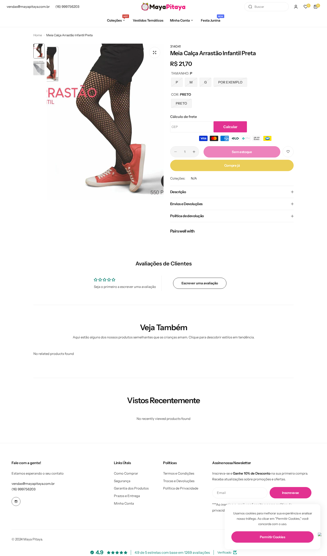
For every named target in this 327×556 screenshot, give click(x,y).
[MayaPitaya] (163, 6)
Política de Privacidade (180, 488)
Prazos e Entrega (127, 496)
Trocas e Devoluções (178, 481)
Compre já (232, 165)
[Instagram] (16, 501)
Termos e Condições (178, 473)
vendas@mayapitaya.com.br (33, 483)
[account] (296, 7)
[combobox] (266, 6)
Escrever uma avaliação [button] (200, 283)
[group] (105, 122)
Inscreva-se (290, 493)
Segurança (122, 481)
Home (37, 35)
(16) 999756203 (24, 489)
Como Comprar (126, 473)
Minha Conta (124, 503)
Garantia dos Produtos (131, 488)
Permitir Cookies (272, 537)
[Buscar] (250, 6)
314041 (175, 46)
